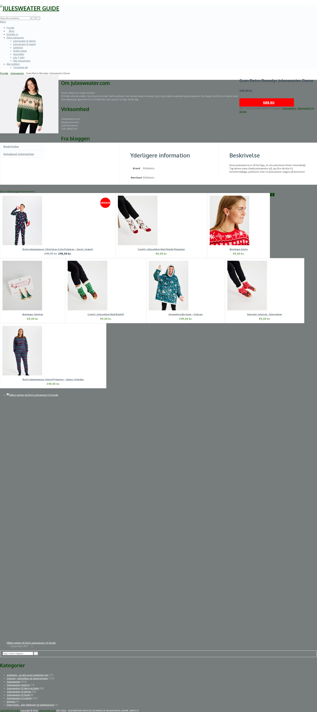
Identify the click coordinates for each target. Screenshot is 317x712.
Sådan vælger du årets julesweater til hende (31, 642)
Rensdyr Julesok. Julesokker (264, 314)
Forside (10, 27)
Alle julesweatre (21, 60)
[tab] (22, 146)
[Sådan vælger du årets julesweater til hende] (162, 395)
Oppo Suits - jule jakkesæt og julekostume (30, 704)
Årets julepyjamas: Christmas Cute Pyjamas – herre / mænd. (57, 249)
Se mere (58, 225)
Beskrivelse (11, 146)
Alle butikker (13, 64)
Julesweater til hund (18, 694)
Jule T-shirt (19, 57)
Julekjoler (18, 47)
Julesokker (18, 54)
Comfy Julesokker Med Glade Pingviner (161, 249)
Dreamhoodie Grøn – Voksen (186, 314)
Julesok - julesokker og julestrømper (27, 678)
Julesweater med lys (18, 685)
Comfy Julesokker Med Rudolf (106, 314)
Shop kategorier (15, 37)
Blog (11, 31)
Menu (3, 21)
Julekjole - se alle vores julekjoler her (27, 675)
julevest (11, 701)
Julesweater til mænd (24, 44)
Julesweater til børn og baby (23, 688)
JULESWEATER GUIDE (10, 710)
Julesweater (289, 108)
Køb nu (268, 102)
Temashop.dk (20, 67)
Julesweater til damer (24, 40)
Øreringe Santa (238, 249)
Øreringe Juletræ (32, 314)
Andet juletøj (20, 50)
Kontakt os (12, 34)
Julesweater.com (47, 710)
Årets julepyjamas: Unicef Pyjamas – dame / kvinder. (53, 379)
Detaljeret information (18, 154)
